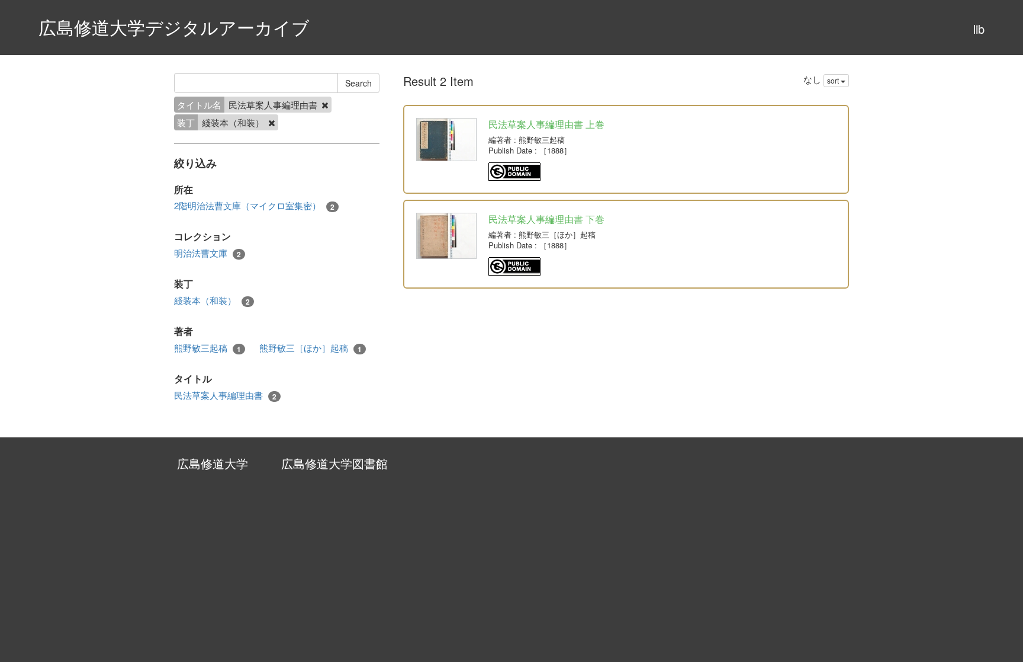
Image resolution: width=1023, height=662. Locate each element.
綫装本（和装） (212, 300)
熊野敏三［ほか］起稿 (310, 347)
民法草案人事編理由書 (225, 395)
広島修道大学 (212, 463)
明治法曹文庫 (207, 253)
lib (979, 28)
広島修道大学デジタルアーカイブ (174, 27)
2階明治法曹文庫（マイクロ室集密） (254, 205)
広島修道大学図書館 (334, 463)
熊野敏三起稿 (207, 347)
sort (834, 80)
